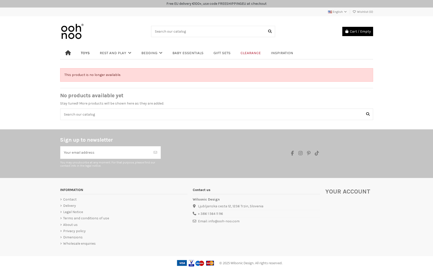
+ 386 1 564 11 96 (210, 214)
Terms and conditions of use (86, 218)
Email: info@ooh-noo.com (219, 221)
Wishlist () (364, 12)
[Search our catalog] (270, 31)
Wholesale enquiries (79, 243)
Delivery (69, 206)
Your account (347, 191)
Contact (70, 199)
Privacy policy (74, 231)
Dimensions (73, 237)
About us (70, 225)
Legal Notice (73, 212)
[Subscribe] (155, 152)
